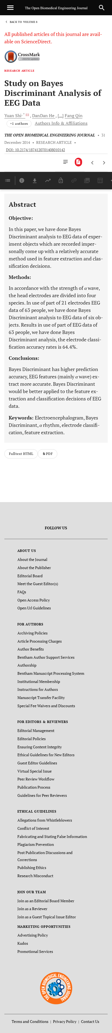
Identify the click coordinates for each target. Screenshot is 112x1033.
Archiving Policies (32, 633)
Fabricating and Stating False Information (52, 836)
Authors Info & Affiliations (61, 123)
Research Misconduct (35, 875)
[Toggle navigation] (10, 7)
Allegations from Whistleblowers (44, 820)
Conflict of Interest (33, 828)
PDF (49, 454)
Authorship (26, 665)
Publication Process (33, 787)
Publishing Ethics (31, 867)
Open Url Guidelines (34, 607)
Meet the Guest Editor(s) (37, 583)
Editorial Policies (31, 738)
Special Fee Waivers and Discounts (46, 705)
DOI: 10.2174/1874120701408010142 (35, 149)
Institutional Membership (38, 681)
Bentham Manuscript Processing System (50, 673)
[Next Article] (104, 163)
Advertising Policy (32, 935)
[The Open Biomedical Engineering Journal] (56, 988)
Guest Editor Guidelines (37, 762)
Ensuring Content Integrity (39, 746)
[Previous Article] (92, 163)
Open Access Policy (33, 600)
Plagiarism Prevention (35, 844)
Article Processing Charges (39, 641)
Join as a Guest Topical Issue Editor (46, 916)
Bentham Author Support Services (45, 657)
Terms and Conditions (30, 1021)
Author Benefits (30, 649)
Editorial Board (30, 575)
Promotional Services (35, 951)
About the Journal (32, 559)
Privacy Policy (64, 1021)
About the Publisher (34, 567)
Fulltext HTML (21, 454)
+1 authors (19, 123)
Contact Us (90, 1021)
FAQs (21, 591)
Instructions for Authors (37, 689)
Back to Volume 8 (24, 22)
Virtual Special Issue (34, 771)
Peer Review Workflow (35, 779)
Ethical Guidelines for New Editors (45, 754)
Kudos (22, 943)
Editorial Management (35, 730)
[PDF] (78, 162)
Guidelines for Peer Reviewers (42, 795)
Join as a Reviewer (32, 908)
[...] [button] (61, 116)
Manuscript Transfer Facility (41, 697)
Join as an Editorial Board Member (45, 900)
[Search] (101, 7)
